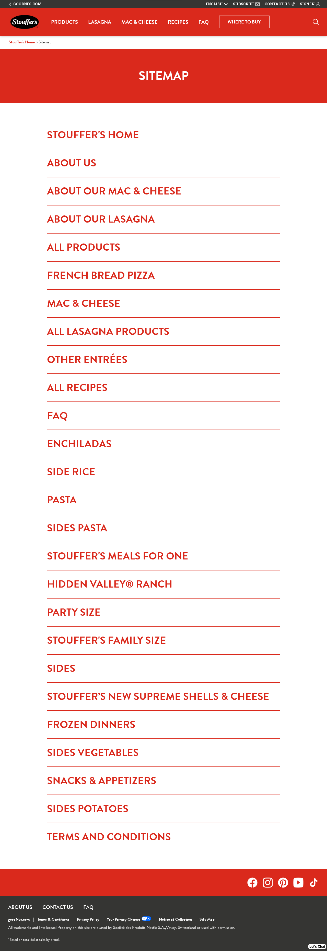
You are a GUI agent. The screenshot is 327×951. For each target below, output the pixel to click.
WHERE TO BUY (244, 21)
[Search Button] (316, 22)
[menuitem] (64, 22)
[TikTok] (314, 882)
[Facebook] (255, 882)
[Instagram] (270, 882)
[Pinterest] (285, 882)
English (214, 4)
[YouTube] (301, 882)
